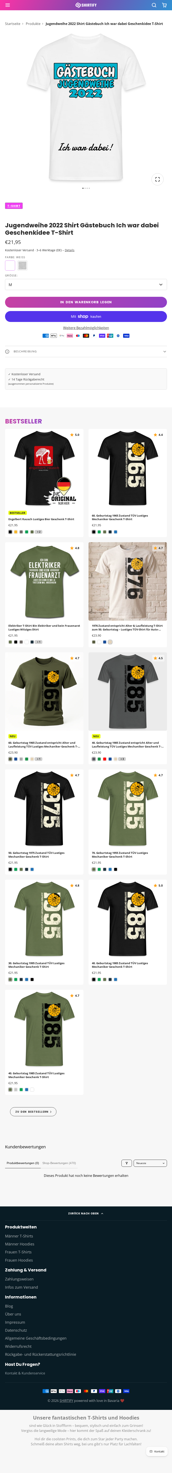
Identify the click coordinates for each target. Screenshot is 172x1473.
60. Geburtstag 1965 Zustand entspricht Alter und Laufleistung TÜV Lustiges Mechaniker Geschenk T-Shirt (44, 708)
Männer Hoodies (19, 1243)
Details (69, 250)
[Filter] (126, 1163)
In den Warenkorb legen (86, 302)
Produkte (33, 23)
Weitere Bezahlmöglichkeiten (86, 328)
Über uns (13, 1314)
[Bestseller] (33, 1111)
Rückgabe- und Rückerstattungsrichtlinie (40, 1354)
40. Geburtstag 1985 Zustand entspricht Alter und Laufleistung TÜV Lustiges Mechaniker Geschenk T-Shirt (128, 708)
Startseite (12, 23)
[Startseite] (86, 5)
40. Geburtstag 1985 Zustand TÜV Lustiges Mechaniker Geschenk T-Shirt (128, 932)
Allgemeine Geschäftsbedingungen (35, 1338)
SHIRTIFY (66, 1400)
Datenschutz (16, 1330)
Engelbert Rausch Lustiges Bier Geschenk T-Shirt (44, 483)
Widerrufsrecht (18, 1346)
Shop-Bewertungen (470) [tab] (59, 1163)
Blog (9, 1306)
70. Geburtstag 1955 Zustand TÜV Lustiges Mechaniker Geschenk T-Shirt (128, 821)
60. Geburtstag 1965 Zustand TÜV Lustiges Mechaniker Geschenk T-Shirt (128, 483)
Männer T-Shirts (19, 1236)
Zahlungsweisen (19, 1279)
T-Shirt (13, 206)
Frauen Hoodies (19, 1260)
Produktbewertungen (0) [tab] (23, 1163)
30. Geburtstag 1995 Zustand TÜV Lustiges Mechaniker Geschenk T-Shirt (44, 932)
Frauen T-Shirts (18, 1251)
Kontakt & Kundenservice (25, 1373)
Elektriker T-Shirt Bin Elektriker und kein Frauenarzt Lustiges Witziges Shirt (44, 594)
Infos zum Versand (21, 1287)
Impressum (15, 1322)
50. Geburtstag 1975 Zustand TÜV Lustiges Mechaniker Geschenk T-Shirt (44, 821)
